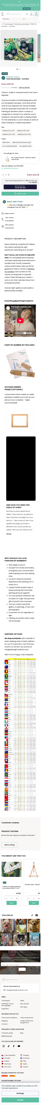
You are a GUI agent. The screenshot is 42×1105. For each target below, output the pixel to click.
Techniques (6, 1001)
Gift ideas (23, 1007)
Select (12, 903)
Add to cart (21, 194)
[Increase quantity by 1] (8, 174)
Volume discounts (26, 1018)
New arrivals (24, 1004)
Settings (20, 1093)
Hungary (26, 1055)
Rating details (24, 87)
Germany (7, 1064)
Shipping (5, 1021)
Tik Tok (32, 915)
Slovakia (7, 1058)
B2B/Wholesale (7, 1036)
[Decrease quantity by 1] (3, 174)
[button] (17, 69)
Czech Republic (9, 1055)
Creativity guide (7, 1033)
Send (22, 969)
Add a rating (9, 845)
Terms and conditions (9, 1018)
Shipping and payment (11, 168)
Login (27, 14)
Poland (6, 1061)
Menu (3, 15)
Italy (24, 1061)
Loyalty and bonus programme (26, 1022)
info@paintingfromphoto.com (17, 990)
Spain (25, 1064)
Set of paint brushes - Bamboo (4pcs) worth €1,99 (23, 158)
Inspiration (5, 1009)
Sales (22, 1001)
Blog (21, 1033)
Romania (26, 1058)
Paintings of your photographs (7, 1004)
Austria (25, 1067)
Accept (20, 1100)
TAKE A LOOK (27, 8)
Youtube (36, 915)
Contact (5, 1024)
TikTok (8, 534)
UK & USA (7, 1067)
